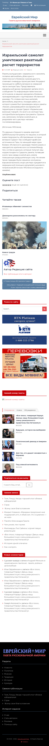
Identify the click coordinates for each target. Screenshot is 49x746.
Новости (29, 70)
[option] (28, 2)
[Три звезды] (7, 185)
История (8, 680)
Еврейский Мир (24, 17)
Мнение (8, 674)
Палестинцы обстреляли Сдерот (18, 281)
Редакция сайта (18, 70)
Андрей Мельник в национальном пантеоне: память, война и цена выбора (24, 563)
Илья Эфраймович (12, 569)
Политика (8, 671)
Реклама (25, 5)
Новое (19, 410)
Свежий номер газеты (14, 393)
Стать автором (14, 5)
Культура (8, 683)
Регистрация (41, 5)
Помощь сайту (10, 724)
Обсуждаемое (30, 410)
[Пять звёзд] (10, 185)
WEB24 (25, 742)
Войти (7, 8)
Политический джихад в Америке (31, 441)
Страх (6, 505)
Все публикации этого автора (17, 274)
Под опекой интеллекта (27, 465)
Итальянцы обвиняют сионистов (17, 206)
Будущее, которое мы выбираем (30, 430)
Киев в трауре (8, 252)
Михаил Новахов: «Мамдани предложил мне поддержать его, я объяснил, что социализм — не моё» (25, 514)
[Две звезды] (5, 185)
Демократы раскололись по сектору (18, 216)
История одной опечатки (15, 543)
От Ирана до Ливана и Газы (21, 2)
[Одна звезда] (3, 185)
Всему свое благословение (17, 508)
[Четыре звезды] (9, 185)
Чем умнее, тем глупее (14, 525)
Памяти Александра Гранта (16, 521)
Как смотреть (10, 547)
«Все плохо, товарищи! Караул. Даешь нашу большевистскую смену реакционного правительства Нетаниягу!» (24, 537)
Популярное (9, 410)
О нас (5, 5)
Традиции (8, 677)
